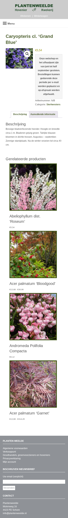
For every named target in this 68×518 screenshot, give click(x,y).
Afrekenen (25, 16)
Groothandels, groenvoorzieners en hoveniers (26, 455)
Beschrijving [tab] (20, 114)
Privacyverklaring (12, 458)
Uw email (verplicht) (13, 476)
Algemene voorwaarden (15, 448)
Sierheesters (53, 104)
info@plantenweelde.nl (15, 513)
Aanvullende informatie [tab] (42, 114)
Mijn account (9, 462)
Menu (11, 23)
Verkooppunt (9, 451)
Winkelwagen (41, 16)
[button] (27, 53)
